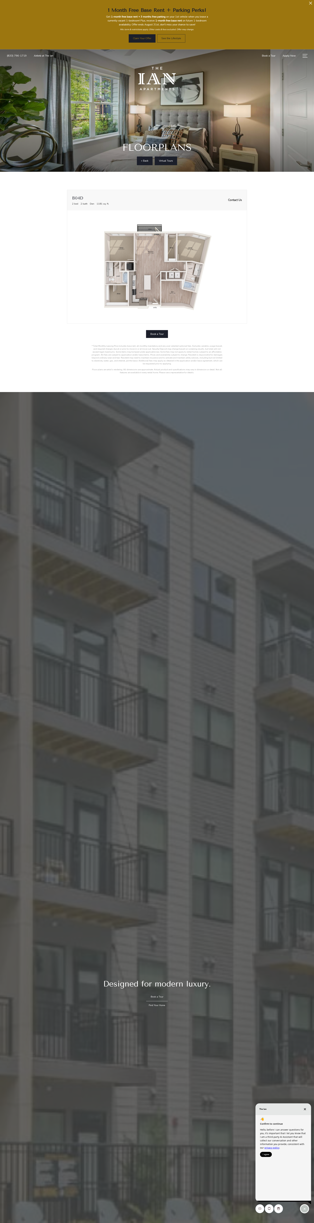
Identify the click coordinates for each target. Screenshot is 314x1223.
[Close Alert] (310, 4)
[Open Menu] (305, 56)
